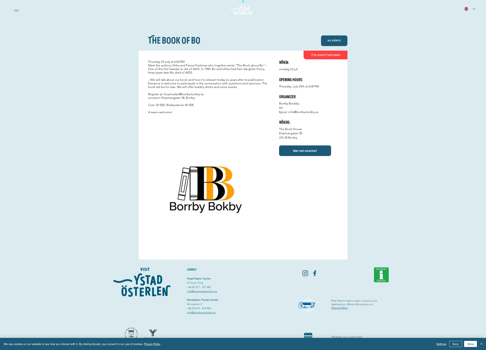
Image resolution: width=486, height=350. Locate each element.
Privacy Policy (152, 344)
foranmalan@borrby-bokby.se (184, 94)
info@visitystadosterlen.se (202, 291)
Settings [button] (441, 344)
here (359, 337)
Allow (470, 344)
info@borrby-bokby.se (303, 112)
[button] (16, 10)
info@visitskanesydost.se (201, 312)
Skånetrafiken (339, 308)
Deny (455, 344)
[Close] (481, 344)
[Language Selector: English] (470, 9)
